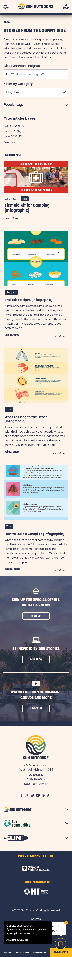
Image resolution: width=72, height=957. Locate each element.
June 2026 (10, 136)
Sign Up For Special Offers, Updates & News (36, 602)
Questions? (36, 775)
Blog (7, 22)
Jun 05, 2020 (12, 569)
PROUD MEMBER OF (36, 882)
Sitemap (36, 919)
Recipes (11, 292)
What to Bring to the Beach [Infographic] (26, 419)
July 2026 (10, 131)
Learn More (11, 218)
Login (66, 8)
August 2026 (12, 126)
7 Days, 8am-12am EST (36, 784)
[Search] (7, 74)
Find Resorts (61, 952)
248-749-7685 (36, 779)
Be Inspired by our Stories (36, 649)
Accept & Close (17, 939)
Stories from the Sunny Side (35, 30)
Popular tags (13, 104)
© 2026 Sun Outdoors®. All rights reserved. (36, 910)
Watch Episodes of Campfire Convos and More (36, 695)
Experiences (39, 952)
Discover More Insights (22, 66)
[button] (36, 616)
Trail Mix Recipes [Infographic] (28, 300)
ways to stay (22, 952)
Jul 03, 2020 (12, 451)
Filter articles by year (20, 118)
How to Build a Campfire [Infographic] (34, 534)
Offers (7, 952)
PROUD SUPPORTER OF (36, 856)
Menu (6, 8)
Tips (25, 198)
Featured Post (13, 155)
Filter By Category (18, 84)
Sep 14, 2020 (12, 335)
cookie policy (30, 933)
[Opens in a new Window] (36, 868)
